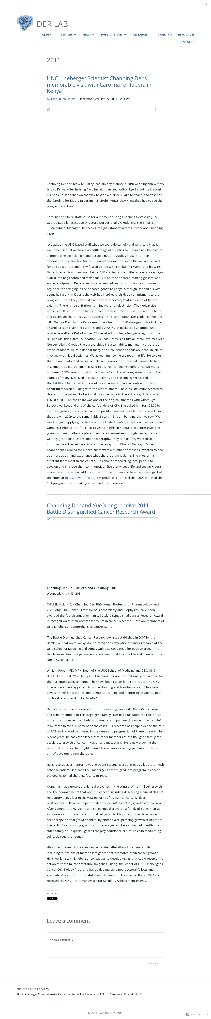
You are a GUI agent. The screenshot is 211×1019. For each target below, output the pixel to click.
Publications (112, 34)
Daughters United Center (107, 422)
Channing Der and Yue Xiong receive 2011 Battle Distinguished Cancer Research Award (101, 508)
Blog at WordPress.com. (105, 1013)
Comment (153, 963)
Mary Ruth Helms (63, 99)
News (87, 34)
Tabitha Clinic (62, 383)
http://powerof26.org (80, 478)
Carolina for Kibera (78, 261)
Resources (186, 34)
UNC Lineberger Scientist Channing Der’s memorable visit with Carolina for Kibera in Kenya (99, 84)
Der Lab (52, 23)
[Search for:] (206, 5)
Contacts (186, 42)
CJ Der (46, 34)
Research (140, 34)
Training (164, 34)
